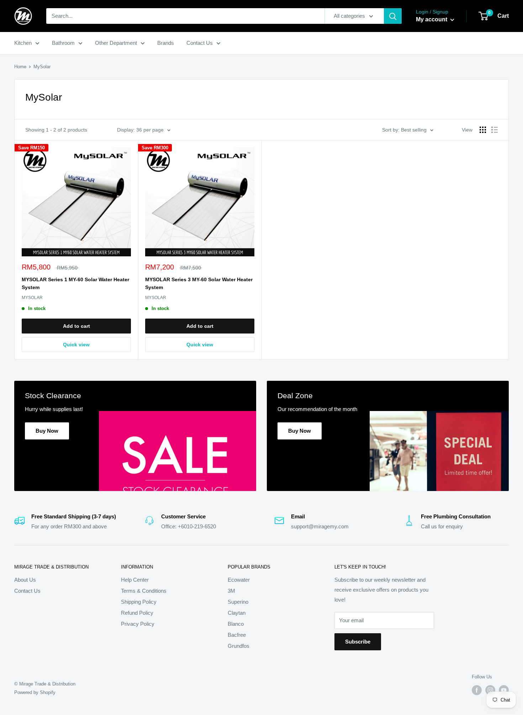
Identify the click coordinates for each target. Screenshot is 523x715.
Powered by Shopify (35, 692)
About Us (25, 580)
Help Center (135, 580)
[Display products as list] (494, 130)
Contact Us (199, 43)
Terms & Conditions (144, 591)
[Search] (393, 16)
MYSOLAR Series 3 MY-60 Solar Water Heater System (199, 283)
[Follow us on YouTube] (504, 690)
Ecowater (239, 580)
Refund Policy (137, 613)
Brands (165, 43)
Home (20, 66)
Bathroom (63, 43)
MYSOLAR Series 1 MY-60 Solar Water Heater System (75, 283)
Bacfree (237, 635)
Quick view (76, 344)
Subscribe (357, 642)
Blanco (236, 624)
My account (432, 19)
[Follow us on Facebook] (477, 690)
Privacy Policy (137, 624)
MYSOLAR (32, 297)
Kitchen (23, 43)
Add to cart (76, 326)
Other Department (116, 43)
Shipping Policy (139, 602)
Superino (238, 602)
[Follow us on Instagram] (490, 690)
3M (231, 591)
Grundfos (238, 646)
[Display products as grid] (483, 130)
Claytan (236, 613)
